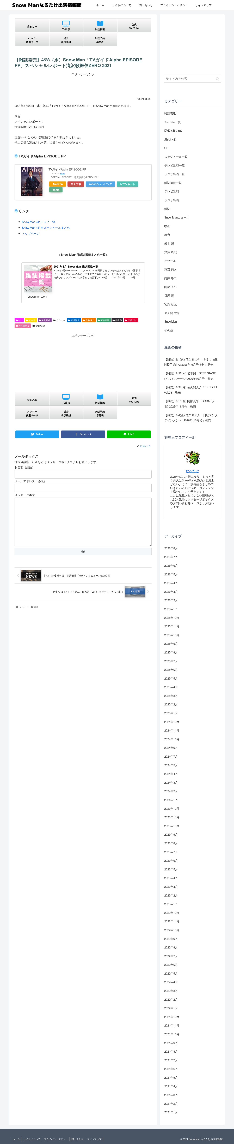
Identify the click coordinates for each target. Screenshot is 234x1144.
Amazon (57, 184)
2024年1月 (171, 800)
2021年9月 (171, 1043)
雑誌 (21, 320)
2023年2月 (171, 895)
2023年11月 (171, 817)
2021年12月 (171, 1017)
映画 (167, 226)
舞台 (167, 234)
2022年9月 (171, 938)
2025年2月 (171, 704)
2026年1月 (171, 609)
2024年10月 (171, 739)
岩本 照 (32, 320)
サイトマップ (94, 1139)
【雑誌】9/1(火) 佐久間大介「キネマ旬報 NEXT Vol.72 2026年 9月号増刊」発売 (191, 362)
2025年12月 (171, 617)
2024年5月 (171, 765)
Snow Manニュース (176, 217)
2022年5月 (171, 973)
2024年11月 (171, 730)
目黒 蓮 (118, 320)
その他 (168, 330)
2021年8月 (171, 1051)
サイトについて (31, 1139)
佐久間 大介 (24, 325)
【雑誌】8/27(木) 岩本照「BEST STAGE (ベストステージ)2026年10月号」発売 (190, 376)
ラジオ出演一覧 (174, 174)
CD (166, 148)
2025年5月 (171, 678)
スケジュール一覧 (176, 156)
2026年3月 (171, 591)
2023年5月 (171, 869)
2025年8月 (171, 652)
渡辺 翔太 (75, 320)
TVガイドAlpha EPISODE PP (67, 169)
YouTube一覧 (172, 122)
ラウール (60, 320)
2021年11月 (171, 1025)
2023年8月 (171, 843)
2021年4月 (171, 1086)
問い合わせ (77, 1139)
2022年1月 (171, 1008)
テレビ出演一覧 (174, 165)
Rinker (62, 173)
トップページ (30, 233)
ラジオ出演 (171, 200)
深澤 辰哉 (45, 320)
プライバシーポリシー (56, 1139)
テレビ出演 (171, 191)
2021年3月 (171, 1095)
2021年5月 (171, 1077)
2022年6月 (171, 964)
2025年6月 (171, 669)
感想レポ (170, 139)
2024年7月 (171, 756)
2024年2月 (171, 791)
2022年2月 (171, 999)
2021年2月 (171, 1103)
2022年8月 (171, 947)
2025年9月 (171, 643)
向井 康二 (90, 320)
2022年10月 (171, 930)
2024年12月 (171, 722)
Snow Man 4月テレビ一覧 (38, 222)
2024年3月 (171, 782)
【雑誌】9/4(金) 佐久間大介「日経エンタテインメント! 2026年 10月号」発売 (191, 417)
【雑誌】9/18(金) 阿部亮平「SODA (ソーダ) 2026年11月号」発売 (190, 403)
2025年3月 (171, 695)
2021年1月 (171, 1112)
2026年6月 (171, 565)
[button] (217, 78)
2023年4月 (171, 878)
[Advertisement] (83, 84)
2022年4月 (171, 982)
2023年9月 (171, 834)
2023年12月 (171, 808)
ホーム (16, 1139)
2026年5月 (171, 574)
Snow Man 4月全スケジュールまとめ (46, 227)
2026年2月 (171, 600)
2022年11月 (171, 921)
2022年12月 (171, 912)
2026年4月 (171, 583)
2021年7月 (171, 1060)
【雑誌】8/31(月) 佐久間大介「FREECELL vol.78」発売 (191, 389)
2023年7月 (171, 852)
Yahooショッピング (100, 184)
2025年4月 (171, 687)
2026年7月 (171, 557)
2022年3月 (171, 990)
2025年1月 (171, 713)
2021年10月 (171, 1034)
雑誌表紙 (170, 113)
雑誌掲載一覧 (173, 182)
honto (55, 190)
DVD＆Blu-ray (173, 130)
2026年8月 (171, 548)
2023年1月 (171, 904)
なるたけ (192, 471)
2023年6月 (171, 860)
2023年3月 (171, 886)
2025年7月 (171, 661)
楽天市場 (76, 184)
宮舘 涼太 (132, 320)
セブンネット (127, 184)
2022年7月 (171, 956)
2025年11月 (171, 626)
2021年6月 (171, 1068)
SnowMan (40, 325)
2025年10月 (171, 635)
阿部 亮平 (105, 320)
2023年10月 (171, 826)
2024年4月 (171, 773)
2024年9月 (171, 747)
